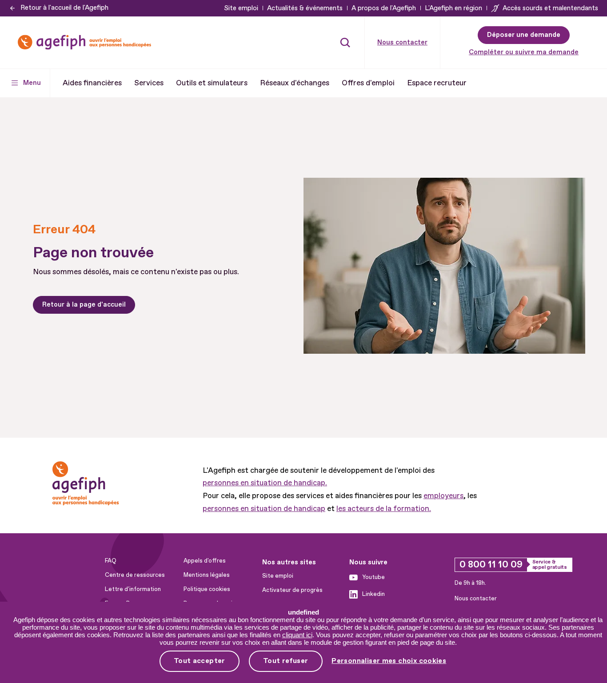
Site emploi (241, 8)
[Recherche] (345, 42)
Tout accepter (199, 660)
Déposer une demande (523, 35)
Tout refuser (285, 660)
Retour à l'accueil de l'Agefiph (64, 8)
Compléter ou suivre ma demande (524, 52)
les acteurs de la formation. (383, 508)
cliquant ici (297, 635)
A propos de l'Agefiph (383, 8)
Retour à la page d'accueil (84, 304)
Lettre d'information (133, 589)
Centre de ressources (135, 575)
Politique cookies (207, 589)
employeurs (443, 495)
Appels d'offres (205, 561)
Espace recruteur (437, 83)
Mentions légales (207, 575)
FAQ (110, 561)
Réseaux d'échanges (294, 83)
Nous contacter (402, 42)
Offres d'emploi (368, 83)
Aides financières (92, 83)
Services (149, 83)
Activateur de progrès (292, 590)
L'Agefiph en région (453, 8)
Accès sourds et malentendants (550, 8)
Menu (32, 83)
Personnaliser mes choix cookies (388, 661)
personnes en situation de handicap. (265, 482)
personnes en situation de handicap (264, 508)
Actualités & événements (305, 8)
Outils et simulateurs (212, 83)
